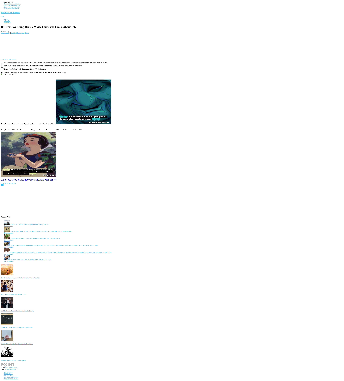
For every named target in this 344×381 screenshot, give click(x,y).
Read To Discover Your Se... (12, 7)
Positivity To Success (10, 12)
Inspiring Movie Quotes (17, 33)
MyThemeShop (11, 369)
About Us (7, 21)
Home (6, 19)
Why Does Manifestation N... (12, 5)
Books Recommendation (11, 378)
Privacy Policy (8, 372)
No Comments (8, 226)
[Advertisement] (54, 46)
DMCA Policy (8, 374)
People (27, 33)
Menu (2, 16)
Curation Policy (8, 375)
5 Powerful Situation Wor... (12, 8)
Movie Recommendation (11, 377)
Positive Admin (5, 33)
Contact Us (7, 22)
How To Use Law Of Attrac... (12, 4)
